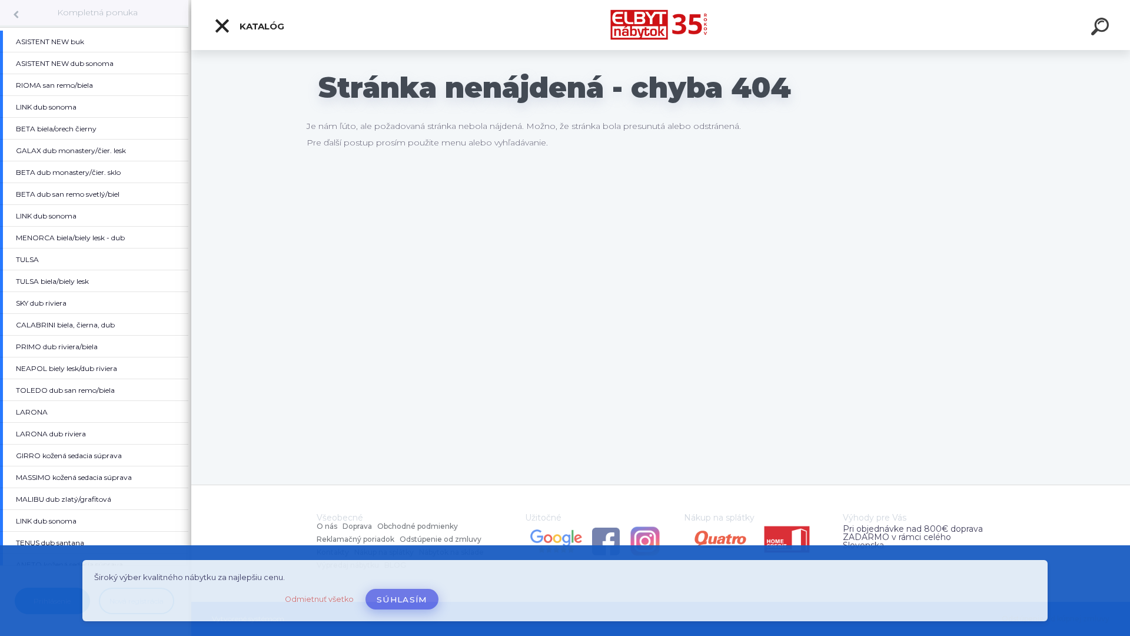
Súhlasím (402, 599)
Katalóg (260, 26)
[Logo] (660, 25)
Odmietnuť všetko (319, 599)
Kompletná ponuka (97, 12)
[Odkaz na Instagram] (645, 528)
